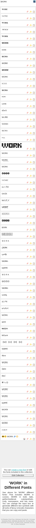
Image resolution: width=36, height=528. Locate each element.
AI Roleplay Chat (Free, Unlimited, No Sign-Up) (14, 519)
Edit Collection (18, 475)
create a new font (18, 470)
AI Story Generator (19, 524)
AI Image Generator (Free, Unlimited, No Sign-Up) (18, 520)
